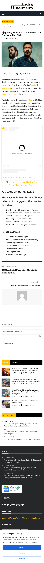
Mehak (16, 373)
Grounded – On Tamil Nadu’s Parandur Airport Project (25, 402)
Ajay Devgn (6, 88)
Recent (6, 363)
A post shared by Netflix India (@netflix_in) (17, 177)
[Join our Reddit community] (19, 504)
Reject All (22, 558)
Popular (14, 362)
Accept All (22, 547)
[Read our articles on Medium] (13, 504)
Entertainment (7, 21)
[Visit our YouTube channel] (5, 504)
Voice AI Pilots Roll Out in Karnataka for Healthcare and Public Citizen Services (25, 369)
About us (5, 518)
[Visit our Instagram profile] (11, 504)
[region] (22, 546)
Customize (22, 553)
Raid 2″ (34, 85)
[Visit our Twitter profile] (8, 504)
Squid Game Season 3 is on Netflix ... (26, 285)
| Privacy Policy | (15, 518)
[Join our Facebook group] (22, 504)
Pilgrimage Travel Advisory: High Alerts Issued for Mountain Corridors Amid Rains (26, 380)
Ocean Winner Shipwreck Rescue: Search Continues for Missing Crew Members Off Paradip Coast (25, 392)
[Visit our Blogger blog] (17, 504)
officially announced (10, 94)
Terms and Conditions (31, 518)
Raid (31, 100)
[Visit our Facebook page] (2, 504)
